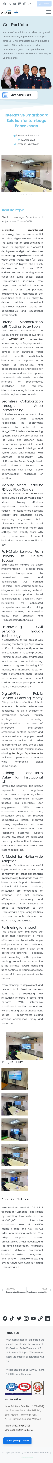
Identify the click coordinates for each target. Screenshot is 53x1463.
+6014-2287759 (25, 1430)
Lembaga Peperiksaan (25, 753)
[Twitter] (19, 1318)
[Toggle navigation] (49, 11)
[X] (9, 4)
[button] (5, 173)
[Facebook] (4, 4)
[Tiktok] (12, 1318)
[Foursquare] (40, 1318)
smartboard (30, 493)
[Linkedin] (47, 1318)
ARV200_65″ (16, 339)
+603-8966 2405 (21, 1425)
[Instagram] (24, 4)
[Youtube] (33, 1318)
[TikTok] (29, 4)
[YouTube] (14, 4)
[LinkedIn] (19, 4)
